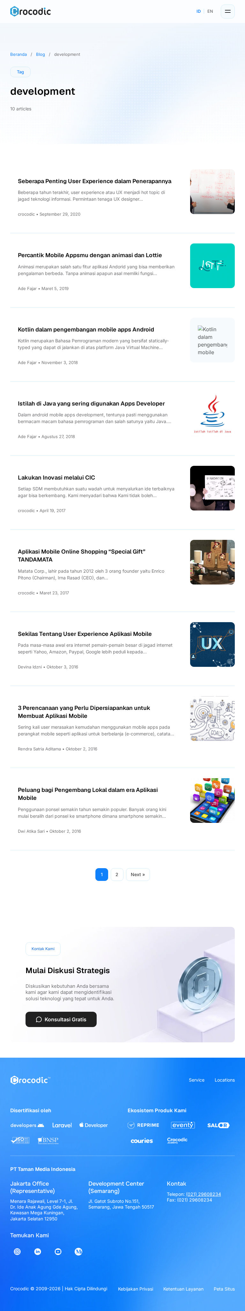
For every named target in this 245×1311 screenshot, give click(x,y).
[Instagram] (17, 1252)
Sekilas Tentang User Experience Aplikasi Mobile (85, 633)
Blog (40, 54)
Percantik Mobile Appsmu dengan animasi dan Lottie (90, 255)
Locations (225, 1080)
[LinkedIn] (38, 1252)
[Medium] (78, 1252)
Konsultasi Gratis (65, 1019)
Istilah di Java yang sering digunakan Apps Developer (91, 403)
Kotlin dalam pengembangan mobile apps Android (86, 329)
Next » (138, 874)
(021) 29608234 (203, 1194)
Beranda (18, 54)
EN (210, 11)
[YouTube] (58, 1252)
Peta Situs (224, 1289)
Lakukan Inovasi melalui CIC (56, 477)
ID (199, 11)
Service (196, 1080)
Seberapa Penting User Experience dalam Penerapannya (94, 181)
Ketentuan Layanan (183, 1289)
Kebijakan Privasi (135, 1289)
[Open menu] (228, 11)
